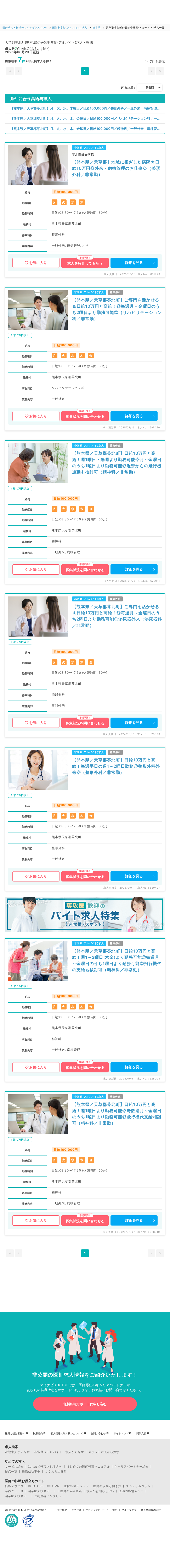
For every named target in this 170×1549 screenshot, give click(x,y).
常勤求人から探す (17, 1452)
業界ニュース (14, 1491)
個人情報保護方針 (151, 1510)
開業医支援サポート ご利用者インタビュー (35, 1496)
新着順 (150, 87)
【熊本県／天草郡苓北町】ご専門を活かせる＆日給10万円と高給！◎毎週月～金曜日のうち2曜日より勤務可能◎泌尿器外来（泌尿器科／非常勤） (117, 616)
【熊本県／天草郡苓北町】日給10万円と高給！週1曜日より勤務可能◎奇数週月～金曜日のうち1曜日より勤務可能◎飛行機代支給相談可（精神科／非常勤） (117, 1114)
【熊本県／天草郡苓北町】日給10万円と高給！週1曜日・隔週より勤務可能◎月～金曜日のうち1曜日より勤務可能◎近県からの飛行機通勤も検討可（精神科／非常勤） (117, 463)
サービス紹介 (14, 1466)
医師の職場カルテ (131, 1491)
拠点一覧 (11, 1471)
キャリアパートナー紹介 (131, 1466)
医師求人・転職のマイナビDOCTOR (24, 27)
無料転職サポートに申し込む (85, 1404)
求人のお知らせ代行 (100, 1491)
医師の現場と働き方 (107, 1486)
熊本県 (96, 27)
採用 (114, 1510)
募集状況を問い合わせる (85, 416)
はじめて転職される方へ (45, 1466)
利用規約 (38, 1433)
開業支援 (141, 1433)
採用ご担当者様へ (15, 1433)
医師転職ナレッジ (76, 1486)
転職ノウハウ (14, 1486)
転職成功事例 (31, 1471)
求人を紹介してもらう (85, 263)
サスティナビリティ (97, 1510)
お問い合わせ (98, 1433)
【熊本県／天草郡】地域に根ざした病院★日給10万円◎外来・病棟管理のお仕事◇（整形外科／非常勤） (116, 168)
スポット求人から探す (103, 1452)
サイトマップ (121, 1433)
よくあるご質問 (56, 1471)
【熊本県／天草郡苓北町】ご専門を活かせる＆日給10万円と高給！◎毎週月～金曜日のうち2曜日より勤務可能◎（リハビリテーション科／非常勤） (117, 309)
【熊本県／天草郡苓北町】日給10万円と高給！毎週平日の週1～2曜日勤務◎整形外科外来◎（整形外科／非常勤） (116, 766)
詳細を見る (134, 263)
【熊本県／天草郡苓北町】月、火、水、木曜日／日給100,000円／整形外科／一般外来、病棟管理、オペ (87, 108)
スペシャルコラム (138, 1486)
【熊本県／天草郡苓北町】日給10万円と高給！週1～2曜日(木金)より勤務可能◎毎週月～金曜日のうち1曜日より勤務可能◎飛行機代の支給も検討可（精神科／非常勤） (117, 960)
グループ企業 (129, 1510)
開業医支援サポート (42, 1491)
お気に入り (38, 263)
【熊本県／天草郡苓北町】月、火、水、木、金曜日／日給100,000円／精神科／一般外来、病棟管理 (85, 129)
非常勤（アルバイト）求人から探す (59, 1452)
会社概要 (62, 1510)
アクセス (76, 1510)
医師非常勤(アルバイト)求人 (69, 27)
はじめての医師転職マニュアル (88, 1466)
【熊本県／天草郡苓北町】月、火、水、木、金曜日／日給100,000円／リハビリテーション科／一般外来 (87, 118)
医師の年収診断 (71, 1491)
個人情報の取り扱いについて (67, 1433)
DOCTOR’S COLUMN (44, 1486)
